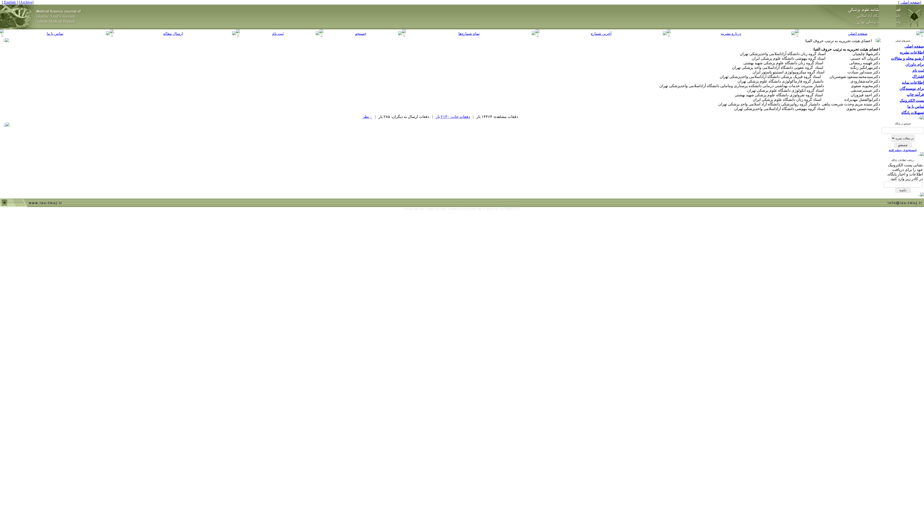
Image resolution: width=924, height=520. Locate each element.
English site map (436, 208)
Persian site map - (415, 208)
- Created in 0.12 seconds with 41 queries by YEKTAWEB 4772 (483, 208)
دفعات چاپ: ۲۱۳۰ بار (453, 117)
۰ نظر (367, 117)
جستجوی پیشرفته (903, 150)
